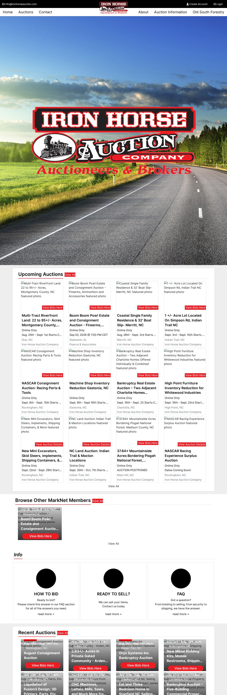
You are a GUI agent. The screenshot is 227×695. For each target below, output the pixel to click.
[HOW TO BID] (46, 578)
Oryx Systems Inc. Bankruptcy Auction (136, 655)
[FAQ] (181, 578)
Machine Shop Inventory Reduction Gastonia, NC (90, 385)
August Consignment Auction (42, 655)
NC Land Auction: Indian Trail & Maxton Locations (89, 455)
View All (70, 274)
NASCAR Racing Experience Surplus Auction (181, 455)
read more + (46, 614)
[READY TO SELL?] (113, 578)
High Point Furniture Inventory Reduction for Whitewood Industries (184, 388)
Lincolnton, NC (178, 679)
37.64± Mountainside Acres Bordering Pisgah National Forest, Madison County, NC (136, 456)
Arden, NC (80, 646)
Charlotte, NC (126, 407)
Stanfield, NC (130, 679)
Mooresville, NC (84, 679)
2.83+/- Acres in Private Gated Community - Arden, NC (88, 656)
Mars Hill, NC (125, 475)
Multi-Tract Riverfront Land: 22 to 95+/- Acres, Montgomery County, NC (42, 320)
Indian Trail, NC (175, 339)
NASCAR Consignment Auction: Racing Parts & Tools (41, 388)
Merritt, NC (124, 339)
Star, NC (27, 339)
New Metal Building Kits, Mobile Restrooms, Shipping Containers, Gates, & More (184, 656)
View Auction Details (49, 444)
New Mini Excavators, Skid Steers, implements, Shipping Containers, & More (42, 456)
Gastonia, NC (78, 407)
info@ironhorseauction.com (21, 3)
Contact (45, 12)
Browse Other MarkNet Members (53, 500)
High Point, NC (174, 407)
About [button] (143, 12)
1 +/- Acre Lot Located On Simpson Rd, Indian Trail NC (183, 320)
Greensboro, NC (36, 679)
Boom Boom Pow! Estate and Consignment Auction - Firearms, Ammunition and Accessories (89, 320)
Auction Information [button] (170, 12)
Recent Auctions (37, 632)
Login (219, 3)
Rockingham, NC (32, 407)
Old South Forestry (208, 12)
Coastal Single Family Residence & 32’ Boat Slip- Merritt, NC (134, 320)
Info (18, 554)
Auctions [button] (25, 12)
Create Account (198, 3)
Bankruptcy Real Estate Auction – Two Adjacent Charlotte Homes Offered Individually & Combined (136, 388)
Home (8, 12)
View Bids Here (52, 307)
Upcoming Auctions (40, 274)
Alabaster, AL (78, 339)
